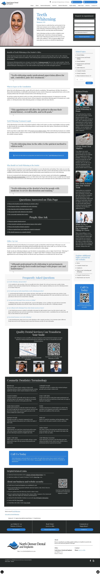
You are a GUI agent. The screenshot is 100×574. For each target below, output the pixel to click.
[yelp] (93, 560)
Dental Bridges (80, 55)
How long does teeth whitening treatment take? (20, 209)
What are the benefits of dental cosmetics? (18, 226)
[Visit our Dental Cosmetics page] (21, 371)
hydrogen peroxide (43, 62)
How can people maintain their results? (18, 214)
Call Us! (91, 2)
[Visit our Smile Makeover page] (38, 371)
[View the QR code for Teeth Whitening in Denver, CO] (54, 355)
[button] (2, 571)
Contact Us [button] (94, 5)
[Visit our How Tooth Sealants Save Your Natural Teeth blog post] (84, 181)
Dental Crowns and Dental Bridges (83, 58)
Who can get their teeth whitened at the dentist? (20, 211)
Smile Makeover (81, 67)
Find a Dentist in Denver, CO (84, 76)
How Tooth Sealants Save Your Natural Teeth (83, 185)
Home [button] (32, 5)
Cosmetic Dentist (81, 71)
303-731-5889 (38, 460)
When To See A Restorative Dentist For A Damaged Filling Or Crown (83, 227)
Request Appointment (50, 529)
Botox (78, 263)
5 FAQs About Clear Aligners (83, 147)
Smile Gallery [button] (72, 5)
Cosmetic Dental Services (83, 275)
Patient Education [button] (63, 5)
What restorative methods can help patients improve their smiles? (24, 224)
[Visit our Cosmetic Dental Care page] (55, 371)
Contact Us (84, 529)
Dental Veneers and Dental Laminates (83, 64)
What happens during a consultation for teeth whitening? (22, 206)
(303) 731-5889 (56, 38)
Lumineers (79, 268)
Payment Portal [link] (77, 2)
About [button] (37, 5)
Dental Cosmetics (81, 73)
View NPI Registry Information (40, 498)
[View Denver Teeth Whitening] (16, 45)
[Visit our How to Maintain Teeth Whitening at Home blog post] (84, 105)
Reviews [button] (88, 5)
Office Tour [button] (81, 5)
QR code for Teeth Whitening (12, 514)
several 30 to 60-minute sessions (38, 131)
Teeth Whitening (16, 511)
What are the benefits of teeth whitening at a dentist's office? (23, 203)
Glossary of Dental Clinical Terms (34, 474)
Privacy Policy (7, 561)
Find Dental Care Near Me (83, 277)
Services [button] (54, 5)
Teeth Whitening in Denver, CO (56, 155)
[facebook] (90, 560)
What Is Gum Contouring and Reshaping (84, 271)
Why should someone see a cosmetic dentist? (19, 232)
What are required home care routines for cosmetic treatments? (24, 229)
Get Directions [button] (16, 529)
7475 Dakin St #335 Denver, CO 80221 (60, 2)
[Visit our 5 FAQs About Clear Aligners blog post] (84, 144)
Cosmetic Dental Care (82, 265)
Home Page (36, 477)
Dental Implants (81, 61)
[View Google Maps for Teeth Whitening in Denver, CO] (28, 356)
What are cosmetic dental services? (17, 221)
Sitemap (12, 561)
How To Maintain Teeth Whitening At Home (83, 109)
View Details (20, 500)
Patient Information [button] (45, 5)
